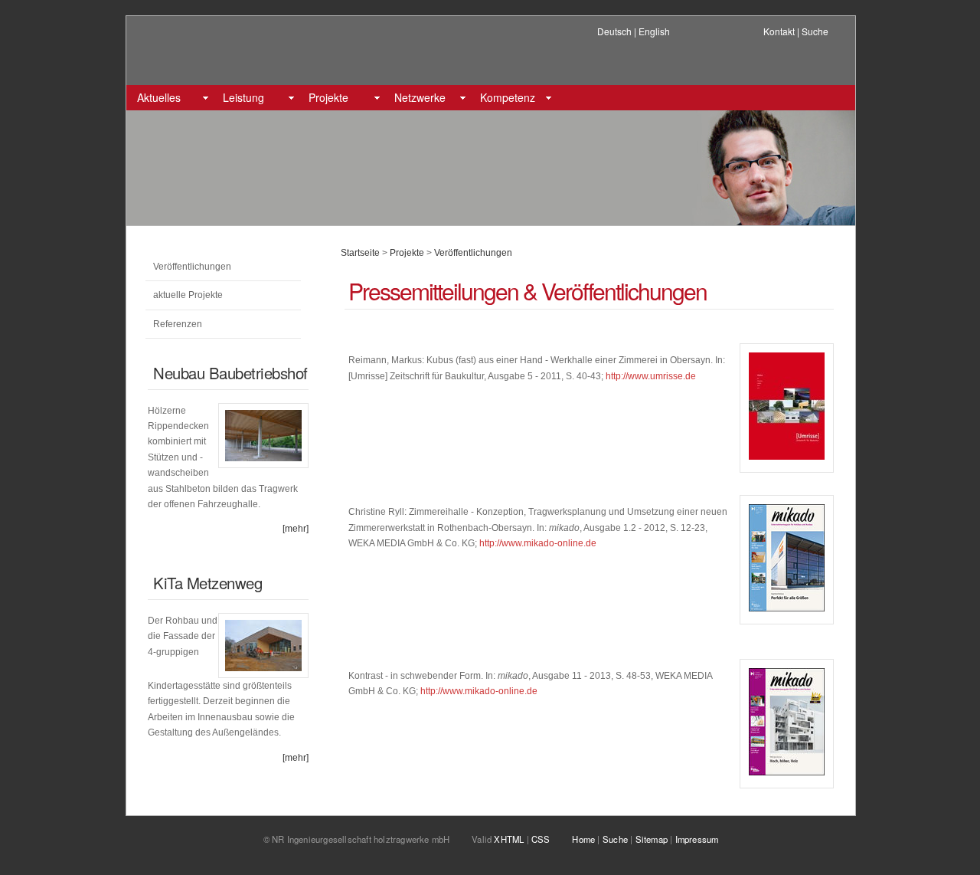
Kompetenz (507, 97)
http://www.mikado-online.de (537, 543)
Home (583, 839)
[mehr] (296, 528)
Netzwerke (420, 97)
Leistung (243, 97)
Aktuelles (159, 97)
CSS (540, 839)
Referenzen (177, 324)
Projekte (328, 97)
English (654, 31)
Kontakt (779, 31)
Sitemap (651, 839)
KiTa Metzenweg (207, 583)
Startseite (360, 252)
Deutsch (614, 31)
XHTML (509, 839)
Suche (815, 31)
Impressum (697, 839)
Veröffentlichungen (192, 266)
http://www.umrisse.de (651, 376)
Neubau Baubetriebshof (230, 373)
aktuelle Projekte (188, 295)
